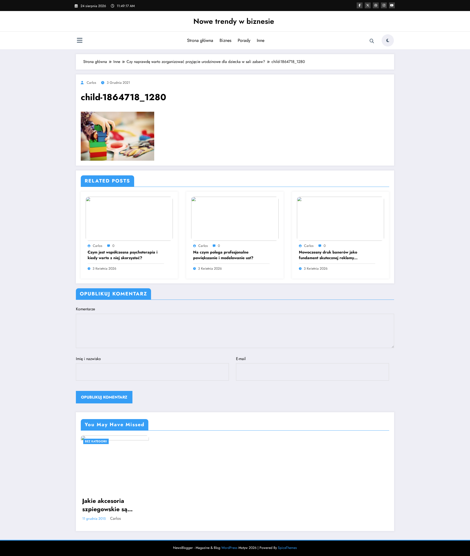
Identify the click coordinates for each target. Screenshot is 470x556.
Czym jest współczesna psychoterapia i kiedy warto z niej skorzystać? (122, 255)
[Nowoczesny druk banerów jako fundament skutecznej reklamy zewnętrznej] (340, 218)
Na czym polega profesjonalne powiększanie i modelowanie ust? (223, 255)
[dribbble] (376, 5)
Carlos (91, 82)
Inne (260, 40)
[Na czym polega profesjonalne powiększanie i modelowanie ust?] (234, 218)
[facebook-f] (360, 5)
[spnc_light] (388, 40)
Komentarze (85, 309)
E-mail (241, 359)
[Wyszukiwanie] (372, 41)
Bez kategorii (96, 441)
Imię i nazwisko (88, 359)
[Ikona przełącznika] (79, 41)
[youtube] (392, 5)
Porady (244, 40)
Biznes (225, 40)
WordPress (229, 547)
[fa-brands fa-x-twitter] (368, 5)
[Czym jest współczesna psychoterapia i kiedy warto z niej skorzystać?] (129, 218)
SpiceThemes (287, 547)
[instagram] (384, 5)
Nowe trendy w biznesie (233, 21)
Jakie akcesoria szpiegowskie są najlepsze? (104, 505)
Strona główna (200, 40)
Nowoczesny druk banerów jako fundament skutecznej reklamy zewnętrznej (328, 255)
